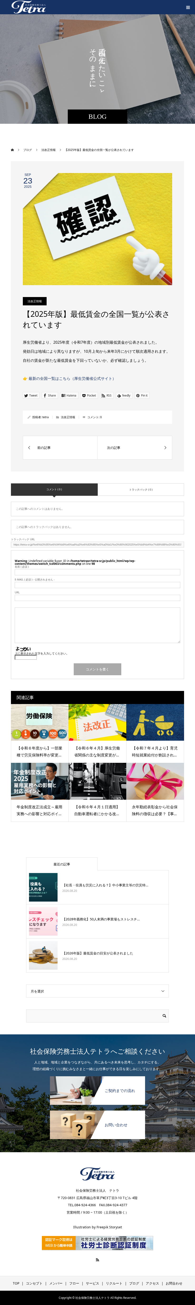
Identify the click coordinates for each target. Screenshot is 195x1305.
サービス (92, 1283)
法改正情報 (35, 301)
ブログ (134, 1283)
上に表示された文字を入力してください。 (42, 653)
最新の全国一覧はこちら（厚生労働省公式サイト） (72, 378)
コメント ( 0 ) (54, 489)
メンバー (56, 1283)
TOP (16, 1283)
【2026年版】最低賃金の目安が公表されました (97, 953)
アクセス (152, 1283)
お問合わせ (174, 1283)
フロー (74, 1283)
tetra (45, 417)
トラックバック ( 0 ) (140, 489)
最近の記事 (62, 864)
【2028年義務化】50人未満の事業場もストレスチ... (101, 919)
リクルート (114, 1283)
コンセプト (34, 1283)
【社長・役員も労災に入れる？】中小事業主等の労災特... (105, 885)
